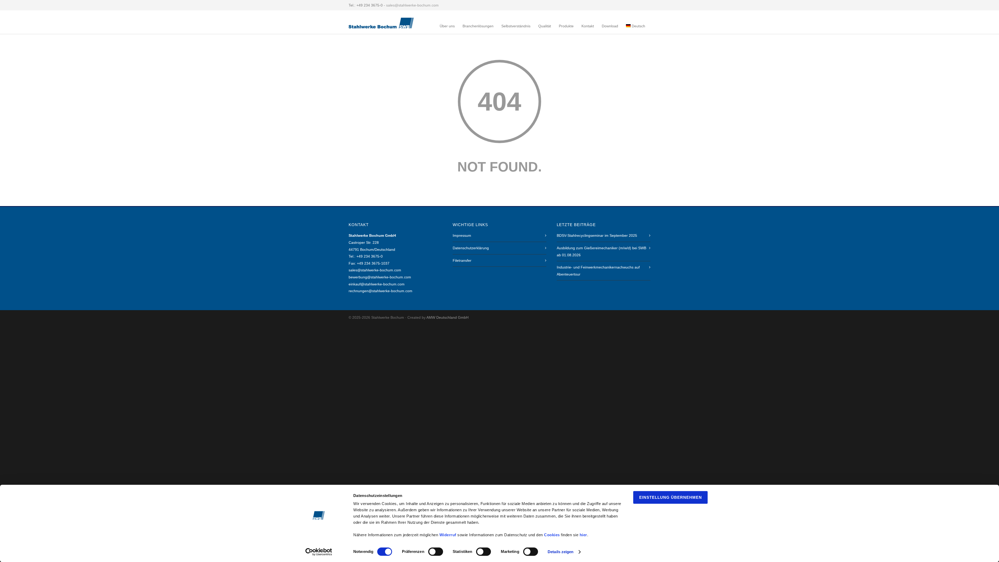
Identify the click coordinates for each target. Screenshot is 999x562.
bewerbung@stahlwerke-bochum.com (380, 277)
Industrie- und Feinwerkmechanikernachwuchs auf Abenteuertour (598, 270)
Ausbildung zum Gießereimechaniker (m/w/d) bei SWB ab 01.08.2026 (601, 251)
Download (610, 26)
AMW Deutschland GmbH (447, 317)
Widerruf (447, 535)
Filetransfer (462, 260)
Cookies (552, 535)
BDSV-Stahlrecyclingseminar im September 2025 (597, 235)
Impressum (462, 235)
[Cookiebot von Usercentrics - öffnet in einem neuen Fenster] (319, 552)
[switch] (435, 551)
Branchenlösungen (478, 26)
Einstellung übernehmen (670, 497)
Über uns (447, 26)
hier (583, 535)
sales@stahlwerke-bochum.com (412, 5)
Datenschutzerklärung (471, 248)
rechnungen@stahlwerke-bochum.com (380, 291)
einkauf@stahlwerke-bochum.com (377, 284)
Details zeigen (560, 552)
